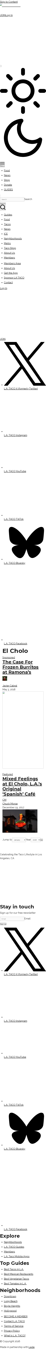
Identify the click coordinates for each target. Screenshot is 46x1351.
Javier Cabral (9, 685)
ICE (6, 233)
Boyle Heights (12, 1305)
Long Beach (10, 1301)
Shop (7, 180)
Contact (8, 282)
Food (7, 170)
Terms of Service (13, 1326)
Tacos (7, 224)
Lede (32, 1347)
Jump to (7, 839)
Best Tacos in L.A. (14, 1269)
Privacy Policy (12, 1330)
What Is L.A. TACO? (15, 1335)
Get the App (11, 272)
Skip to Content (9, 1)
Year (28, 839)
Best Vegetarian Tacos (16, 1278)
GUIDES (8, 189)
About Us (9, 252)
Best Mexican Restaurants (18, 1274)
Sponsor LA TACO (14, 277)
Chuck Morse (10, 803)
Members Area (12, 263)
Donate (8, 184)
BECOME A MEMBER (15, 1316)
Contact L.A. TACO (14, 1321)
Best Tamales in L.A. (15, 1283)
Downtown (10, 1296)
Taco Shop (10, 248)
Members (9, 257)
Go (41, 840)
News (7, 175)
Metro (7, 243)
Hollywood (10, 1310)
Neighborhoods (13, 238)
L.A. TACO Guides (14, 1246)
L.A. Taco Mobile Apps (16, 1256)
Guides (8, 214)
